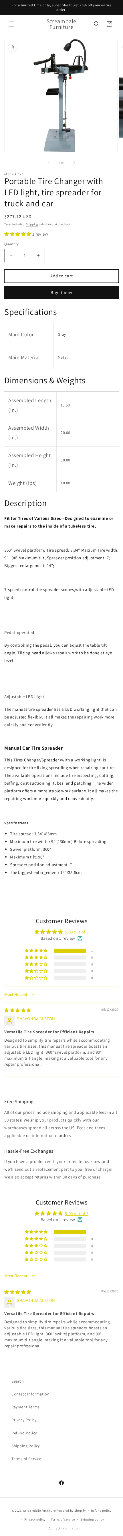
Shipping (32, 224)
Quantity (11, 244)
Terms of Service (26, 1458)
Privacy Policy (23, 1419)
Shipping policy (92, 1519)
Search (17, 1381)
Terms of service (63, 1519)
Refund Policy (24, 1433)
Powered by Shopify (71, 1511)
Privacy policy (34, 1519)
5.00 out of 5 (76, 932)
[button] (11, 24)
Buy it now (61, 292)
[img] (17, 1010)
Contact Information (30, 1394)
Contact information (64, 1528)
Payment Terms (25, 1406)
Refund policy (101, 1511)
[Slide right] (74, 163)
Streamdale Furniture (39, 1511)
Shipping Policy (25, 1445)
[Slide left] (49, 163)
